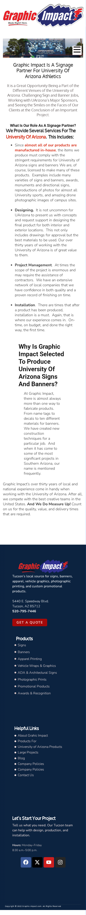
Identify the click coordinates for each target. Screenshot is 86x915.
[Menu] (77, 50)
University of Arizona (26, 136)
